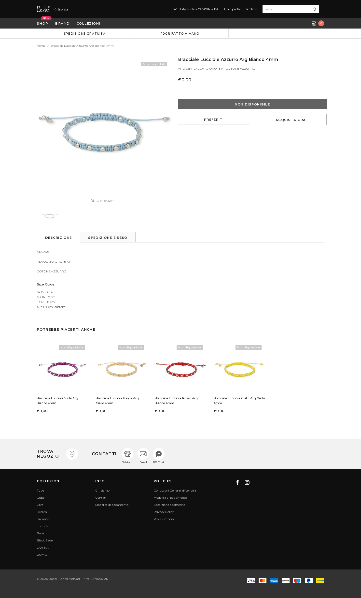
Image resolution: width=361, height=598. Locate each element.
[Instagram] (247, 482)
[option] (85, 33)
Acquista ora (291, 120)
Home (41, 45)
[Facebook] (237, 482)
